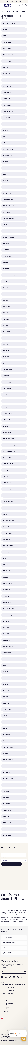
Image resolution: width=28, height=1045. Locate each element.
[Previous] (6, 1)
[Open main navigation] (2, 5)
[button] (14, 1000)
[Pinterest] (18, 977)
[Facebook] (2, 977)
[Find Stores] (23, 5)
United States (14, 11)
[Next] (21, 1)
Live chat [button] (11, 990)
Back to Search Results (7, 903)
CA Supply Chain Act (5, 1024)
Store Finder (4, 11)
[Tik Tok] (10, 977)
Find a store (10, 993)
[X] (22, 977)
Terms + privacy (4, 1030)
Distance (3, 857)
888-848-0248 (11, 987)
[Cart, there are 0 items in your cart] (26, 5)
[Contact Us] (19, 5)
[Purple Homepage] (7, 5)
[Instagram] (6, 977)
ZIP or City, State (5, 852)
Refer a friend (18, 1)
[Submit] (25, 971)
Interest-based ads (5, 1027)
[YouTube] (14, 977)
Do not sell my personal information (8, 1021)
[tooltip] (14, 1018)
